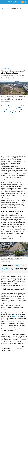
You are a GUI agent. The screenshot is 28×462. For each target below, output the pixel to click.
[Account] (25, 2)
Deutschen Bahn (16, 316)
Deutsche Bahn (18, 266)
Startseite (3, 66)
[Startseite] (14, 2)
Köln (8, 66)
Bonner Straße (9, 221)
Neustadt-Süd (24, 66)
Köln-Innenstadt (15, 66)
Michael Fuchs (5, 75)
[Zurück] (2, 9)
